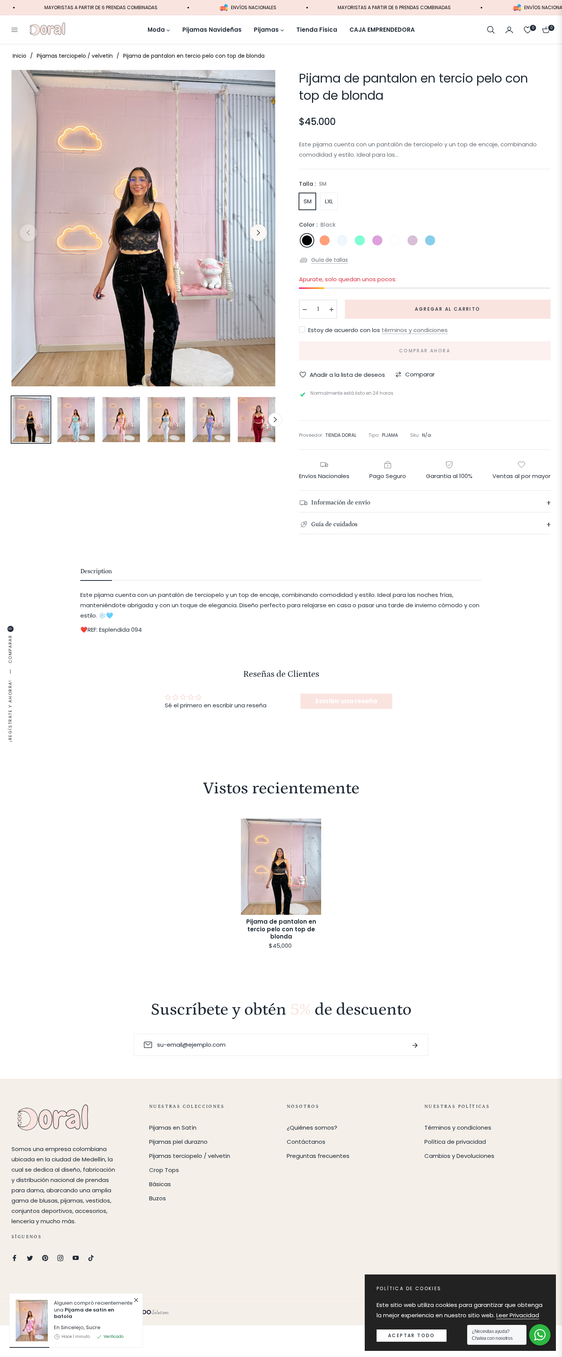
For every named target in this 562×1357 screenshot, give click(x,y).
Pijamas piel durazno (178, 1142)
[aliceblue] (342, 240)
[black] (307, 240)
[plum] (377, 240)
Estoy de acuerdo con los (378, 330)
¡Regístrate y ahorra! (10, 711)
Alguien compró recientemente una (93, 1310)
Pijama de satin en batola (84, 1313)
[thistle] (412, 240)
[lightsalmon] (325, 240)
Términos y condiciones (457, 1128)
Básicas (160, 1184)
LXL (329, 201)
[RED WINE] (395, 240)
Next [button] (258, 232)
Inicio (19, 56)
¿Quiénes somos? (312, 1128)
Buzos (157, 1198)
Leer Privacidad (517, 1315)
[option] (143, 228)
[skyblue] (430, 240)
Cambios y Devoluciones (459, 1156)
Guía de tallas (329, 260)
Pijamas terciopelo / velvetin (75, 56)
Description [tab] (96, 571)
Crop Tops (164, 1170)
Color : (317, 225)
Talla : (312, 184)
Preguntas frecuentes (318, 1156)
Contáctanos (306, 1142)
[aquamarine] (360, 240)
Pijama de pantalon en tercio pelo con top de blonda (281, 929)
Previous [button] (28, 232)
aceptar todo (411, 1335)
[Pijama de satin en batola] (29, 1320)
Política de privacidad (455, 1142)
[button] (491, 29)
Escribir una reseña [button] (346, 701)
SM (308, 201)
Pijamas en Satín (173, 1128)
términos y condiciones (415, 330)
